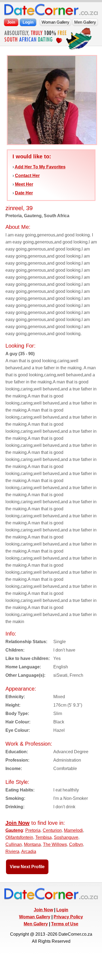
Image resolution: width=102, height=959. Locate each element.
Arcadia (28, 851)
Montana (32, 844)
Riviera (12, 851)
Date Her (24, 193)
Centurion (52, 830)
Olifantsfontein (19, 837)
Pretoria (33, 830)
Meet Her (24, 184)
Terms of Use (64, 924)
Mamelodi (73, 830)
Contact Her (27, 175)
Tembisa (43, 837)
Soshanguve (66, 837)
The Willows (55, 844)
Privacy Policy (68, 917)
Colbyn (76, 844)
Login (62, 909)
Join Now (43, 909)
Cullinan (13, 844)
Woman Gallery (34, 917)
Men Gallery (36, 924)
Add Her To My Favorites (40, 167)
